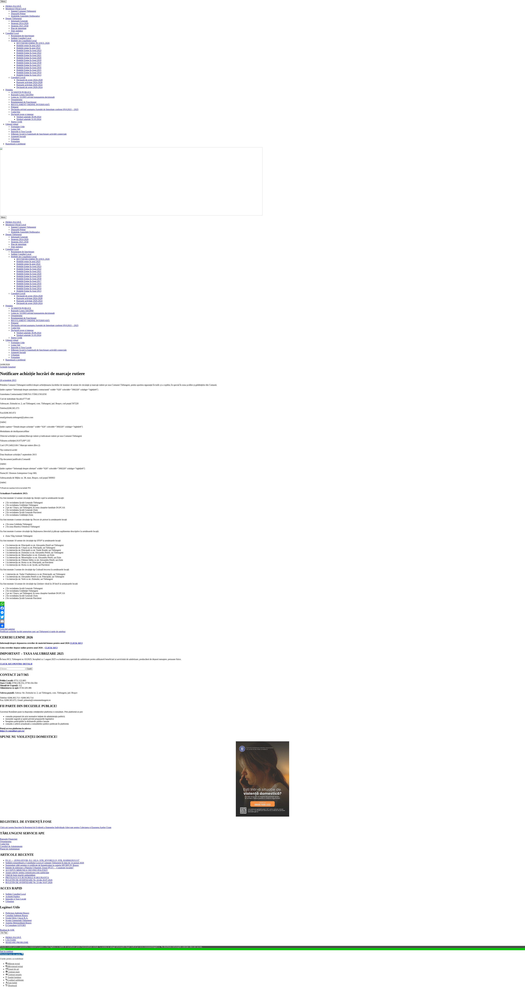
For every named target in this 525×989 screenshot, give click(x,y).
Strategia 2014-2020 (19, 23)
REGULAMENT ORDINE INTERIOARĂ (30, 104)
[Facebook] (262, 608)
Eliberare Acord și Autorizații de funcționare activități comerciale (39, 134)
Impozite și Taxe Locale (21, 131)
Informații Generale (19, 21)
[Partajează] (262, 626)
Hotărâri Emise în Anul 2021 (28, 55)
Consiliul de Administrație (11, 846)
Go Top (4, 933)
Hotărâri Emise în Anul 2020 (28, 58)
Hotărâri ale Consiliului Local (24, 40)
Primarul (14, 107)
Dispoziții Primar (18, 13)
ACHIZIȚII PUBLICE (21, 92)
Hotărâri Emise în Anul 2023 (28, 50)
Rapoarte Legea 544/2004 (22, 95)
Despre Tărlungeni (13, 18)
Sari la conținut (6, 951)
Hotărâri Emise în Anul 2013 (28, 75)
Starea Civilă (16, 122)
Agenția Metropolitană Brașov (18, 923)
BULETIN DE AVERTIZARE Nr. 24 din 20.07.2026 (28, 880)
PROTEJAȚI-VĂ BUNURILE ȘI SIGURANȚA (27, 877)
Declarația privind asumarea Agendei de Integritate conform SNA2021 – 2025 (44, 109)
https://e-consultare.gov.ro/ (12, 731)
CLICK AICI (76, 643)
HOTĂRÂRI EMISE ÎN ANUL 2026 (32, 43)
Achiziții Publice (12, 896)
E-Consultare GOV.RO (15, 925)
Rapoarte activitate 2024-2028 (29, 82)
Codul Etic (15, 112)
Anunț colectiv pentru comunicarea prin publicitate (27, 872)
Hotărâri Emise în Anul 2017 (28, 65)
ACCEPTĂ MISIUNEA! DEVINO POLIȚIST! (26, 870)
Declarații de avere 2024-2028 (29, 80)
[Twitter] (262, 617)
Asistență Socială (18, 136)
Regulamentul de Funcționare (23, 102)
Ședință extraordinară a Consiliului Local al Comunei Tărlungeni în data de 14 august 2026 (44, 863)
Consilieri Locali (18, 77)
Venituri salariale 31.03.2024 (28, 119)
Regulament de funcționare (22, 36)
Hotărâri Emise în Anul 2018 (28, 63)
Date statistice (17, 31)
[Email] (262, 621)
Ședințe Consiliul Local (21, 38)
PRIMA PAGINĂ (13, 6)
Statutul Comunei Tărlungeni (23, 11)
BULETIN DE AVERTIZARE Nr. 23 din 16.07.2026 (28, 882)
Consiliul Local (12, 33)
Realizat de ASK (7, 930)
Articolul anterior (7, 629)
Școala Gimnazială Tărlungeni (18, 920)
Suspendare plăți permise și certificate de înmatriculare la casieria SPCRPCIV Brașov (42, 865)
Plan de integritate (18, 28)
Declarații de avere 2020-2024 (29, 87)
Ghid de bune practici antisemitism (20, 875)
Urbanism (15, 139)
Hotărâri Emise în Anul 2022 (28, 53)
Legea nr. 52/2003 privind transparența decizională (33, 97)
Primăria (9, 90)
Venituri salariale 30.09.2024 (28, 117)
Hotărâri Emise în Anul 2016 (28, 67)
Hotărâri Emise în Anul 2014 (28, 72)
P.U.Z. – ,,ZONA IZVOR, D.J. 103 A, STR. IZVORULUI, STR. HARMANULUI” (42, 860)
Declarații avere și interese (22, 114)
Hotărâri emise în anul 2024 (28, 48)
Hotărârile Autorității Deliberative (25, 16)
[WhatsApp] (262, 604)
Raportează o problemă (15, 144)
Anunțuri (12, 367)
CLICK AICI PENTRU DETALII (16, 664)
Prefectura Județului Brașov (17, 913)
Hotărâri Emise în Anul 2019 (28, 60)
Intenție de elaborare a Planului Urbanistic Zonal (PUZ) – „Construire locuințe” (39, 868)
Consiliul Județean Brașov (16, 915)
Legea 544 (15, 129)
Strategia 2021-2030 (19, 26)
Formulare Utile (18, 126)
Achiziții (3, 367)
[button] (11, 954)
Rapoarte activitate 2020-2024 (29, 85)
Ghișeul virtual (11, 124)
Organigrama (16, 99)
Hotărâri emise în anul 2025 (28, 45)
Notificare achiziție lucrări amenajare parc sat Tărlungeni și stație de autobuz (32, 631)
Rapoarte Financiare (8, 839)
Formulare (15, 141)
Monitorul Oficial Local (15, 9)
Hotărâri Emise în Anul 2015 (28, 70)
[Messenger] (262, 612)
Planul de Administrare (10, 849)
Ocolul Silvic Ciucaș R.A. (16, 918)
